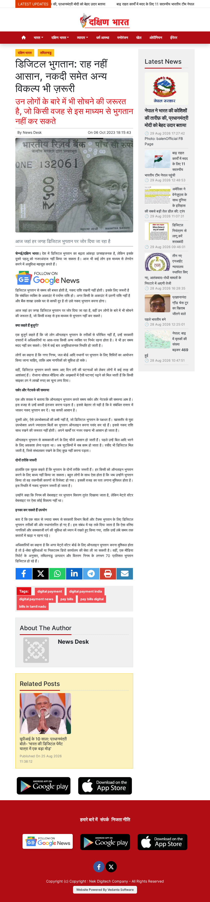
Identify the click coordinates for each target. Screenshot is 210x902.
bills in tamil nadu (32, 606)
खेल (138, 37)
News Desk (32, 132)
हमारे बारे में (89, 819)
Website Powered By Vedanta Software (105, 890)
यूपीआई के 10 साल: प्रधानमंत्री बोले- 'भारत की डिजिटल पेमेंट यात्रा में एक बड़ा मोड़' (43, 743)
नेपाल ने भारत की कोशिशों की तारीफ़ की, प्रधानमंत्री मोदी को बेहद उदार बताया (166, 117)
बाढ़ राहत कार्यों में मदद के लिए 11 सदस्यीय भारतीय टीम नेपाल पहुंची (148, 4)
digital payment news (36, 599)
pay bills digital (91, 599)
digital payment (49, 591)
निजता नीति (120, 819)
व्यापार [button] (81, 37)
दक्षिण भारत (25, 53)
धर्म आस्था (102, 37)
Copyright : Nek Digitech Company (98, 881)
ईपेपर (173, 37)
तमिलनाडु (45, 53)
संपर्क (104, 819)
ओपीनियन (156, 37)
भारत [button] (37, 37)
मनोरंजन (122, 37)
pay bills (66, 599)
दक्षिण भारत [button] (58, 37)
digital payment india (85, 591)
